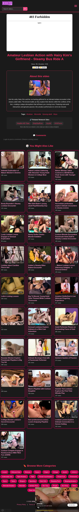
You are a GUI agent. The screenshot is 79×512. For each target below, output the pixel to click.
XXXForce (58, 123)
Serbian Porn (33, 485)
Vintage (55, 472)
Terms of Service (34, 504)
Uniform (74, 472)
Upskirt (65, 472)
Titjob (32, 476)
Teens (5, 481)
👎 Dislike (43, 67)
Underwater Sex (7, 476)
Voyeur (37, 472)
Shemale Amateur (9, 485)
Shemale (22, 485)
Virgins (46, 472)
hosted (4, 472)
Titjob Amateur (21, 476)
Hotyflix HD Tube (23, 123)
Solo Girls (43, 481)
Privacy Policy (21, 504)
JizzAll (48, 123)
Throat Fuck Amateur (46, 476)
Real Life (32, 490)
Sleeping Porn (55, 481)
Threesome (73, 476)
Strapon (22, 481)
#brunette (37, 114)
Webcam (28, 472)
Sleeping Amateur (70, 481)
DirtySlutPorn (38, 123)
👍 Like (35, 67)
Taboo (13, 481)
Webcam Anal (15, 472)
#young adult (47, 114)
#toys (55, 114)
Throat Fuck (61, 476)
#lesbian (29, 114)
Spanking (33, 481)
